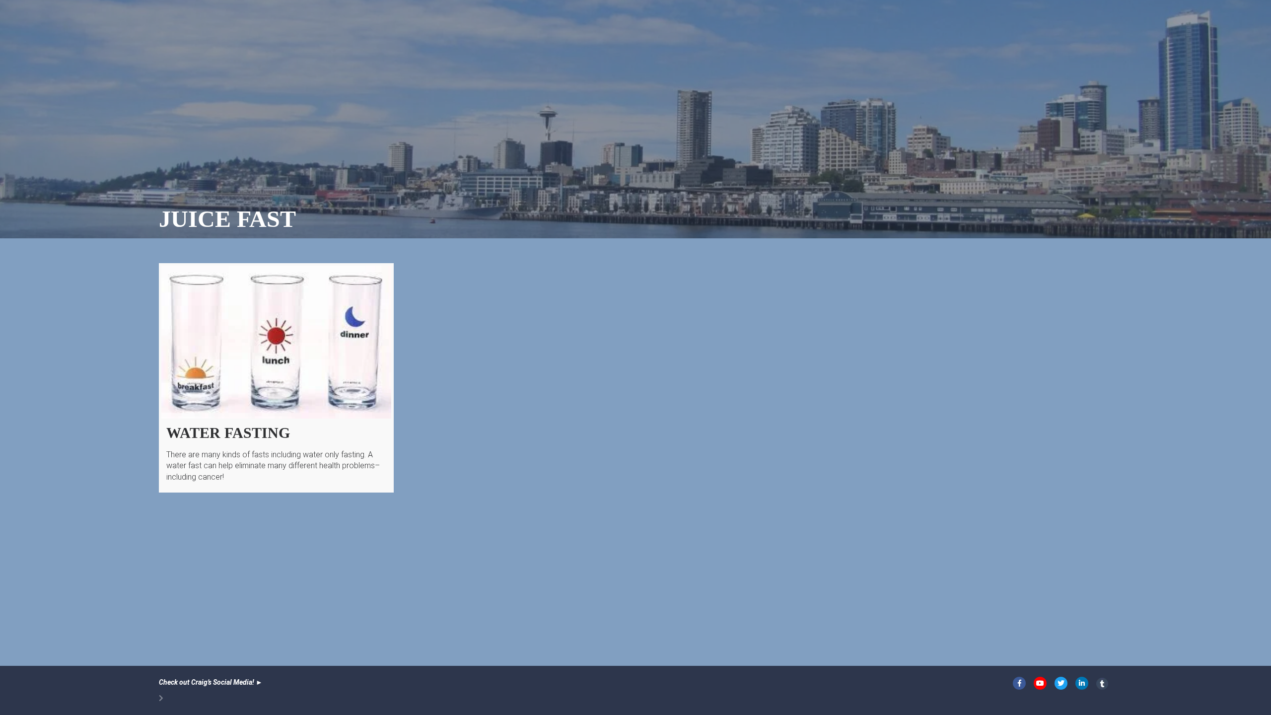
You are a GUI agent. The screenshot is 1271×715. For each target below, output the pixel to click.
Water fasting (228, 433)
